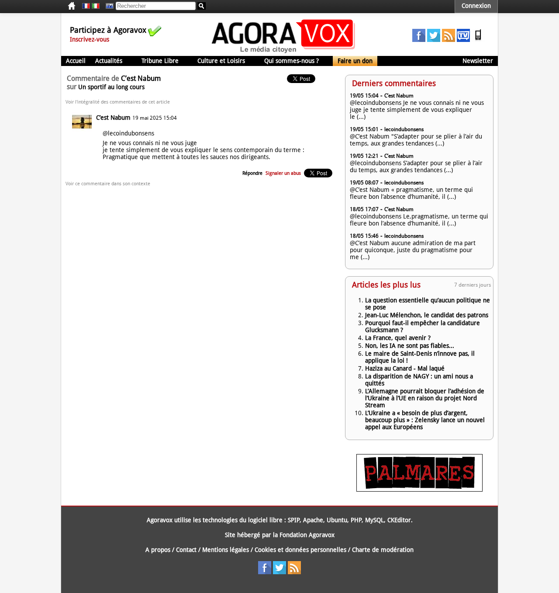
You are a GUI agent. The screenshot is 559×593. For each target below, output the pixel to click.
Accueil (76, 60)
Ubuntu (337, 520)
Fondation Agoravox (307, 534)
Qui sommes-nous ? (291, 60)
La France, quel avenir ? (398, 337)
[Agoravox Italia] (96, 6)
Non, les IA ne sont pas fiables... (409, 345)
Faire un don (355, 60)
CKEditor (399, 520)
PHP (356, 520)
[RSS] (448, 39)
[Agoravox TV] (107, 6)
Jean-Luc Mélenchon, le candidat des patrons (426, 315)
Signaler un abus (283, 173)
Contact (186, 549)
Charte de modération (383, 549)
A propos (157, 549)
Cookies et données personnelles (300, 549)
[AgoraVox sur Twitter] (433, 39)
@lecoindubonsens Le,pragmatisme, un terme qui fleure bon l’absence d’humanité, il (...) (419, 220)
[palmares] (419, 489)
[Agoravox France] (86, 6)
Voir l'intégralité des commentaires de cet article (118, 102)
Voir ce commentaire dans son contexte (108, 184)
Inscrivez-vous (89, 39)
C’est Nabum (113, 117)
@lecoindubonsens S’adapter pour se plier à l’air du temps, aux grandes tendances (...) (416, 166)
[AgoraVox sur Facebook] (418, 39)
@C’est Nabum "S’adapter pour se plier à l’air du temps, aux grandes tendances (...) (416, 140)
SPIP (294, 520)
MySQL (374, 520)
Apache (313, 520)
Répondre (252, 173)
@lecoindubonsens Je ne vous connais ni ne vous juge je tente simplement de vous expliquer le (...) (417, 109)
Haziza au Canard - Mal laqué (405, 368)
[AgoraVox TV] (463, 39)
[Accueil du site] (283, 52)
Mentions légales (225, 549)
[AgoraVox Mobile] (478, 39)
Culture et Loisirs (221, 60)
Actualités (108, 60)
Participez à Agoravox (108, 30)
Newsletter (477, 60)
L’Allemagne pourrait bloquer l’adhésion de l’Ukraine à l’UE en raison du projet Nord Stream (424, 398)
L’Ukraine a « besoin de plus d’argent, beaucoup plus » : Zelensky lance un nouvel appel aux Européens (425, 419)
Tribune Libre (160, 60)
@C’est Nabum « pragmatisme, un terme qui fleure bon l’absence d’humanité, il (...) (411, 193)
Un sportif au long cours (111, 86)
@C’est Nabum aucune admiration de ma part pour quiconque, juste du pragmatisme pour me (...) (413, 249)
